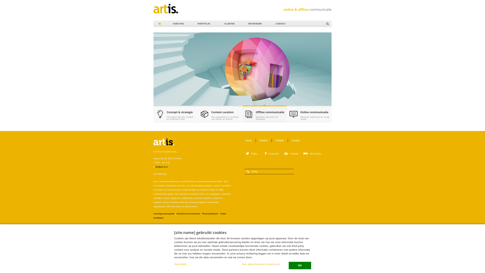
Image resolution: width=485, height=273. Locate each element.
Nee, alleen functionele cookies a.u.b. (261, 264)
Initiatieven (255, 23)
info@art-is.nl (161, 167)
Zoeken (327, 24)
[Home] (165, 8)
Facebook (273, 153)
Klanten (229, 23)
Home (159, 24)
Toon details (180, 264)
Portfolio (204, 23)
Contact (280, 23)
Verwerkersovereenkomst (188, 214)
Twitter (254, 153)
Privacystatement (210, 214)
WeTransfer (316, 153)
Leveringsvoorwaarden (164, 214)
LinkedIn (294, 153)
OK (300, 265)
